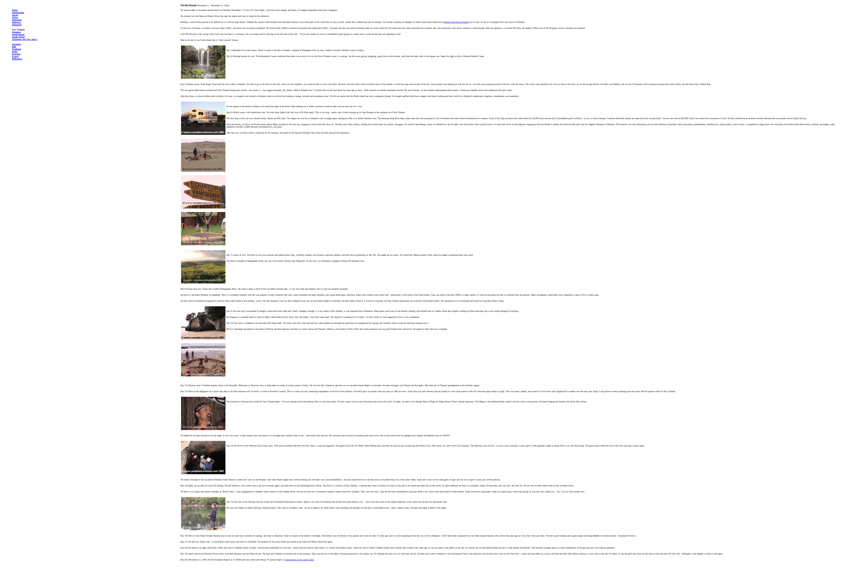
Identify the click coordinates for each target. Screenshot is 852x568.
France (15, 56)
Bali (14, 46)
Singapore (17, 20)
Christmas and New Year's (24, 39)
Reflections (17, 59)
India (14, 51)
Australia (16, 44)
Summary (16, 32)
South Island (18, 37)
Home (15, 10)
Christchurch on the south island (299, 559)
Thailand (16, 49)
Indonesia (17, 25)
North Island (18, 34)
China (15, 17)
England (16, 54)
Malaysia (16, 22)
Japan (15, 15)
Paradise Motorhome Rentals (456, 22)
